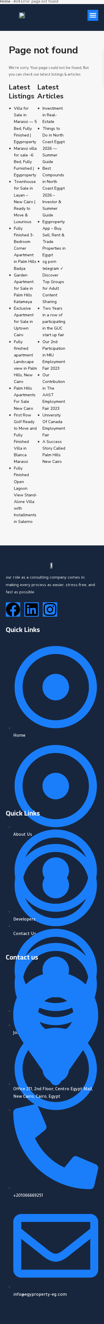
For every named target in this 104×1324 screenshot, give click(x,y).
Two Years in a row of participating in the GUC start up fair (53, 322)
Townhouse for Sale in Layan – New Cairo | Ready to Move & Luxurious (25, 202)
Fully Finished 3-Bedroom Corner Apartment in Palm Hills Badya (25, 248)
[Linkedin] (31, 609)
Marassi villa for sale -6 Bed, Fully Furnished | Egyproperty (25, 162)
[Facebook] (13, 609)
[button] (93, 15)
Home (5, 2)
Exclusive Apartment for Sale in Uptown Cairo (24, 322)
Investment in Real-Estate (52, 115)
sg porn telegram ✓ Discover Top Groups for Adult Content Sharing (53, 281)
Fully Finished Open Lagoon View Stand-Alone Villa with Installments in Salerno (25, 494)
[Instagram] (50, 609)
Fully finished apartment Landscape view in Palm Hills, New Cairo (25, 362)
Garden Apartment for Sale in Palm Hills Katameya (24, 288)
